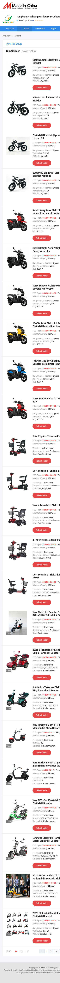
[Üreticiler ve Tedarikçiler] (20, 5)
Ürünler (26, 28)
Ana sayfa (10, 28)
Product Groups (15, 43)
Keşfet (53, 28)
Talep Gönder (42, 87)
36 (22, 951)
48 (28, 951)
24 (16, 951)
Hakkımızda (40, 28)
